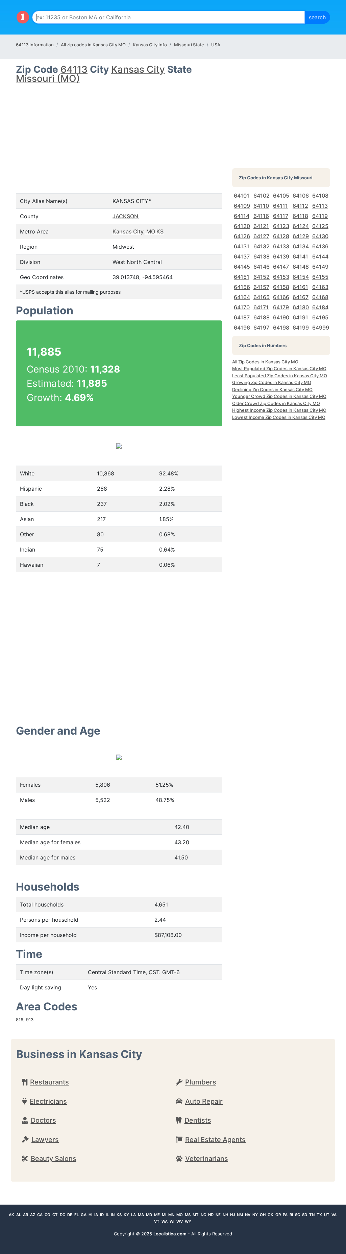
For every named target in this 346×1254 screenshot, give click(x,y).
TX (319, 1214)
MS (188, 1214)
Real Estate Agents (215, 1140)
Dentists (197, 1120)
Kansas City (138, 69)
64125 (320, 226)
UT (326, 1214)
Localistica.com (170, 1233)
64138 (261, 256)
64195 (320, 317)
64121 (261, 226)
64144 (320, 256)
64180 (301, 307)
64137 (242, 256)
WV (179, 1221)
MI (164, 1214)
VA (334, 1214)
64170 (242, 307)
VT (156, 1221)
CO (47, 1214)
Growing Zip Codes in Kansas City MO (271, 382)
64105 (281, 195)
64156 (242, 287)
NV (247, 1214)
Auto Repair (204, 1101)
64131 (241, 246)
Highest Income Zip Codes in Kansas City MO (279, 410)
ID (102, 1214)
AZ (32, 1214)
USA (215, 44)
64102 (261, 195)
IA (96, 1214)
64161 (300, 287)
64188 (261, 317)
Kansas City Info (150, 44)
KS (119, 1214)
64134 (301, 246)
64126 (242, 236)
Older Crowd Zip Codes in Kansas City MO (276, 403)
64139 (281, 256)
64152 (261, 276)
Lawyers (45, 1140)
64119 (320, 215)
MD (149, 1214)
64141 (300, 256)
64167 (300, 297)
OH (263, 1214)
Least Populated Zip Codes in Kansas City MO (279, 375)
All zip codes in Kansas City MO (93, 44)
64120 (242, 226)
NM (240, 1214)
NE (218, 1214)
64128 (281, 236)
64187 (242, 317)
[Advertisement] (119, 132)
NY (255, 1214)
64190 (281, 317)
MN (171, 1214)
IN (113, 1214)
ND (211, 1214)
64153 (281, 276)
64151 (241, 276)
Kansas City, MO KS (138, 231)
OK (270, 1214)
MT (196, 1214)
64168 (320, 297)
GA (83, 1214)
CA (40, 1214)
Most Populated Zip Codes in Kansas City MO (279, 368)
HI (90, 1214)
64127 (261, 236)
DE (69, 1214)
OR (278, 1214)
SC (297, 1214)
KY (126, 1214)
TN (312, 1214)
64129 (301, 236)
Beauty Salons (53, 1159)
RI (291, 1214)
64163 (320, 287)
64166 (281, 297)
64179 (281, 307)
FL (76, 1214)
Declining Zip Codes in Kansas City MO (272, 389)
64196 (242, 327)
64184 (320, 307)
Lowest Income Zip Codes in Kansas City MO (278, 417)
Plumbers (200, 1082)
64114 (241, 215)
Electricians (48, 1101)
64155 (320, 276)
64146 (261, 266)
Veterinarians (206, 1159)
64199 (301, 327)
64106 (301, 195)
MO (179, 1214)
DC (62, 1214)
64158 (281, 287)
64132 (261, 246)
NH (225, 1214)
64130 (320, 236)
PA (285, 1214)
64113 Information (35, 44)
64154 (301, 276)
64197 (261, 327)
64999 (320, 327)
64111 (280, 205)
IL (107, 1214)
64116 (261, 215)
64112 (300, 205)
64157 (261, 287)
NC (203, 1214)
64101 (241, 195)
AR (25, 1214)
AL (18, 1214)
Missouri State (189, 44)
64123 (281, 226)
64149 (320, 266)
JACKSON (125, 216)
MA (141, 1214)
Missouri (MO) (48, 78)
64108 (320, 195)
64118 (300, 215)
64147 (281, 266)
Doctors (43, 1120)
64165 (261, 297)
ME (157, 1214)
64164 (242, 297)
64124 (301, 226)
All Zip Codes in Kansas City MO (265, 361)
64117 (280, 215)
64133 (281, 246)
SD (304, 1214)
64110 (261, 205)
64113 (74, 69)
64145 (242, 266)
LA (133, 1214)
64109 (242, 205)
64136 (320, 246)
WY (188, 1221)
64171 (261, 307)
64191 (300, 317)
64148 (301, 266)
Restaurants (49, 1082)
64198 (281, 327)
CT (55, 1214)
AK (11, 1214)
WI (172, 1221)
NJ (232, 1214)
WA (165, 1221)
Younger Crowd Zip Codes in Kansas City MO (279, 396)
